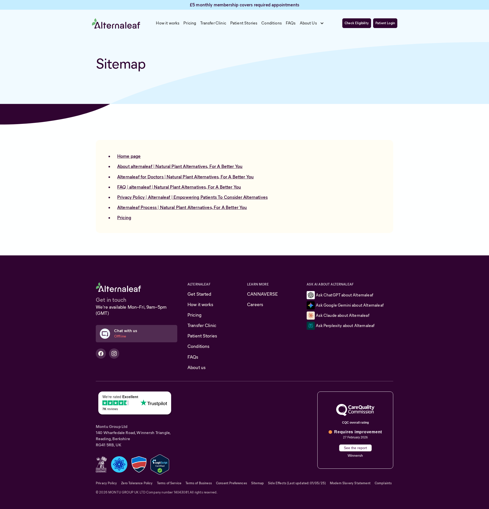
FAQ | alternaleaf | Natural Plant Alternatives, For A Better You (179, 187)
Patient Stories (202, 336)
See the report (355, 448)
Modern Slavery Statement (350, 483)
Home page (129, 156)
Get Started (199, 294)
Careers (255, 304)
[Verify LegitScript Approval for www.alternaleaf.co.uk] (160, 464)
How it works (200, 304)
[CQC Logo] (355, 410)
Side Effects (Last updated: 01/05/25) (297, 483)
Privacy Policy (106, 483)
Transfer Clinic (201, 325)
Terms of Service (169, 483)
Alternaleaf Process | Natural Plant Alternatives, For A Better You (182, 207)
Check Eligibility (357, 23)
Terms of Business (198, 483)
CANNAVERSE (262, 294)
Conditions (198, 346)
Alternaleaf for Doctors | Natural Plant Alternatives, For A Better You (185, 177)
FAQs (192, 357)
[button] (313, 23)
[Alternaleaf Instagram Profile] (114, 353)
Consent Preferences (231, 483)
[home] (116, 23)
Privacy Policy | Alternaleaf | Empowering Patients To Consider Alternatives (192, 197)
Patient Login (385, 23)
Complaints (383, 483)
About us (196, 367)
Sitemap (257, 483)
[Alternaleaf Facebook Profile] (101, 353)
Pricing (124, 217)
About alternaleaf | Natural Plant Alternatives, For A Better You (179, 166)
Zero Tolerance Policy (137, 483)
